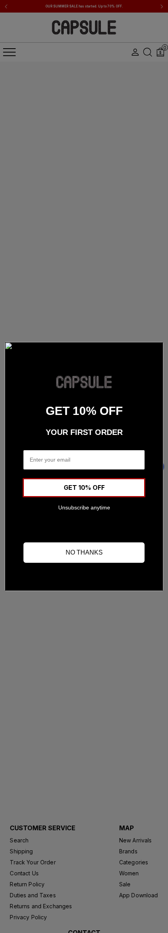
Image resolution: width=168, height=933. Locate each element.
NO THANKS (84, 552)
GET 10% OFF (84, 487)
